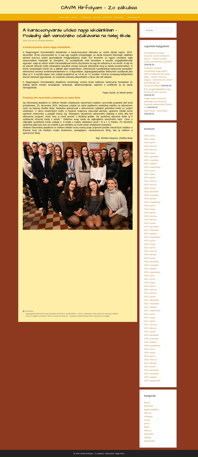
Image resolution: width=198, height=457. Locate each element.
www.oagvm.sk (134, 17)
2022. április (149, 286)
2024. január (150, 223)
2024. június (149, 205)
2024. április (149, 212)
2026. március (150, 146)
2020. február (150, 363)
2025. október (150, 163)
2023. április (149, 247)
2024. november (151, 195)
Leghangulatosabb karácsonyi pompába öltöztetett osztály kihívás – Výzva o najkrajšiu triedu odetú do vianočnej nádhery (71, 314)
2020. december (151, 335)
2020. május (149, 352)
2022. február (150, 293)
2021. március (150, 324)
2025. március (150, 181)
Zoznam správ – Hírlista (67, 17)
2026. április (149, 142)
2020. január (150, 366)
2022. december (151, 261)
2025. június (149, 170)
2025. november (151, 160)
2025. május (149, 174)
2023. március (150, 251)
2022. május (149, 282)
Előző (19, 223)
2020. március (150, 359)
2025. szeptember (152, 167)
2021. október (150, 307)
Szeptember (149, 441)
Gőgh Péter (119, 453)
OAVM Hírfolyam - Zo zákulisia (99, 7)
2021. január (150, 331)
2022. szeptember (152, 272)
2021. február (150, 328)
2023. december (151, 226)
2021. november (151, 303)
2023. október (150, 233)
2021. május (149, 317)
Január (147, 420)
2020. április (149, 356)
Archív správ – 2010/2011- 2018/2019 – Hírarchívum (102, 17)
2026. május (149, 139)
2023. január (150, 258)
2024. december (151, 191)
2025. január (150, 188)
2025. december (151, 156)
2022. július (149, 275)
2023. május (149, 244)
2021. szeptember (152, 310)
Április (147, 402)
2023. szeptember (152, 237)
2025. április (149, 177)
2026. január (150, 153)
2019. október (150, 377)
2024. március (150, 216)
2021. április (149, 321)
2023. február (150, 254)
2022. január (150, 296)
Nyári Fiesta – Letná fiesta (155, 110)
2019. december (151, 370)
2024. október (150, 198)
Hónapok (148, 416)
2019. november (151, 373)
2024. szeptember (152, 202)
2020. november (151, 338)
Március (147, 430)
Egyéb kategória (151, 409)
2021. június (149, 314)
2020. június (149, 349)
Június (147, 423)
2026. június (149, 135)
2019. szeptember (152, 380)
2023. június (149, 240)
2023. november (151, 230)
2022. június (149, 279)
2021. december (151, 300)
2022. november (151, 265)
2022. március (150, 289)
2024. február (150, 219)
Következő (136, 223)
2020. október (150, 342)
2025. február (150, 184)
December (29, 311)
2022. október (150, 268)
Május (147, 427)
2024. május (149, 209)
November (149, 434)
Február (147, 413)
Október (147, 437)
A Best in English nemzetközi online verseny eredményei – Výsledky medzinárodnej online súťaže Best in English (67, 316)
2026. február (150, 149)
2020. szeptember (152, 345)
